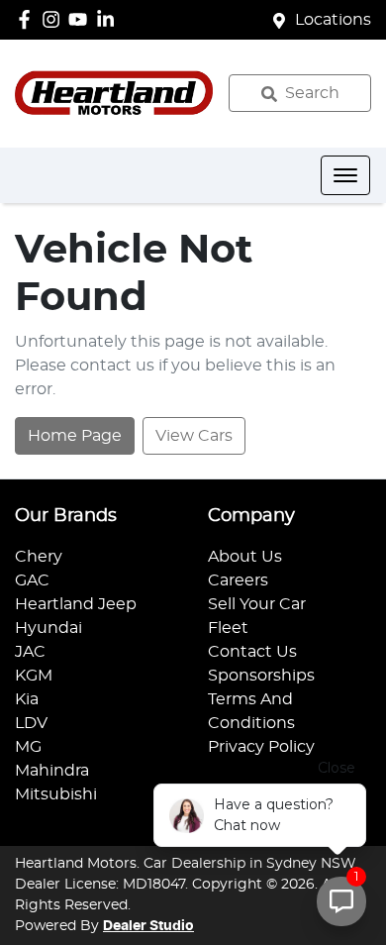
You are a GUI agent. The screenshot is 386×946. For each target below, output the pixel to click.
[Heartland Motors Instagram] (55, 19)
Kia (27, 699)
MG (28, 747)
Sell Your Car (257, 604)
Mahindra (52, 771)
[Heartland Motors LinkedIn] (109, 19)
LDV (31, 723)
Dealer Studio (148, 926)
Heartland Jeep (76, 604)
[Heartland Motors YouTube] (81, 19)
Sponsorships (261, 675)
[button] (345, 175)
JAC (30, 652)
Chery (38, 557)
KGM (33, 675)
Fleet (228, 628)
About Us (245, 557)
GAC (32, 580)
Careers (238, 580)
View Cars (194, 436)
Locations (333, 20)
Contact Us (252, 652)
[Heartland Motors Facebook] (28, 19)
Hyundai (48, 628)
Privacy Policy (261, 747)
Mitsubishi (56, 794)
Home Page (75, 436)
